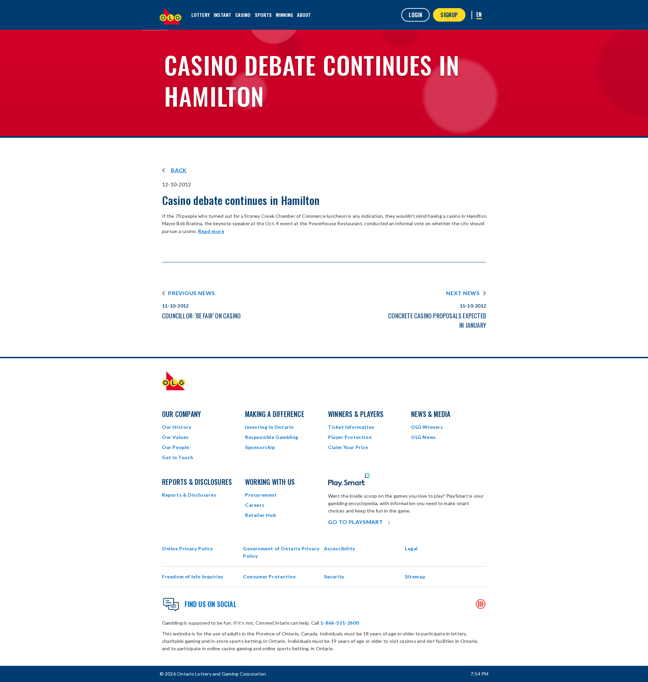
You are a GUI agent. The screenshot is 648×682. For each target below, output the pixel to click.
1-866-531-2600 (339, 623)
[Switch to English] (479, 15)
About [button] (304, 14)
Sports (263, 14)
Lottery (200, 14)
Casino (243, 14)
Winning (284, 14)
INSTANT (222, 14)
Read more (211, 231)
